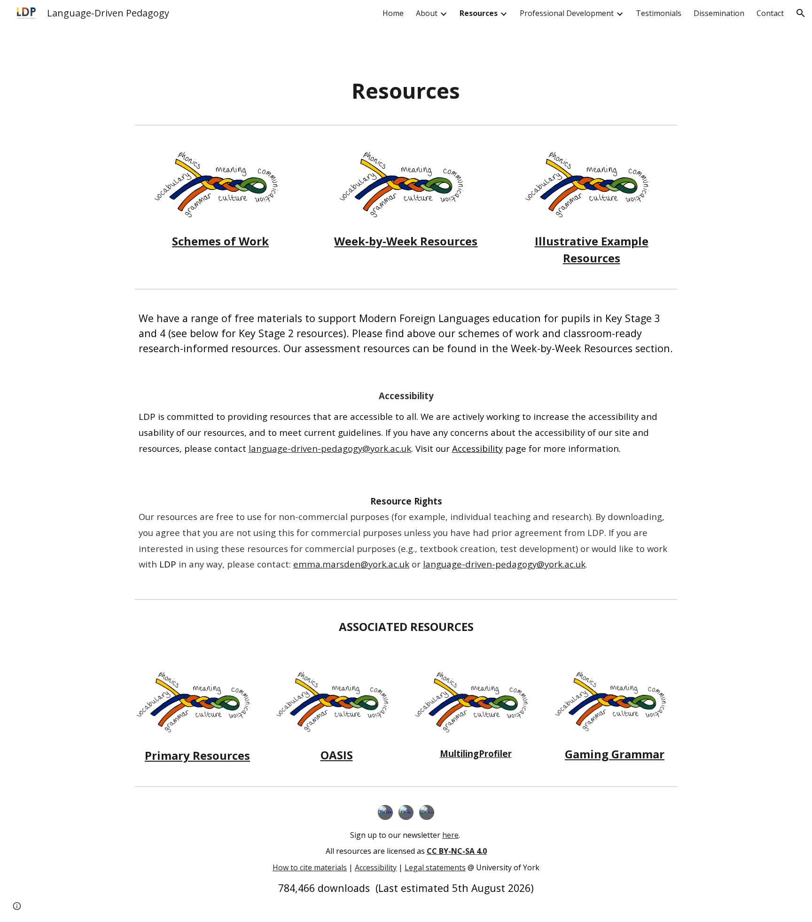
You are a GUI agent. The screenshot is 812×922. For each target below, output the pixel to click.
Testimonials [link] (658, 13)
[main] (406, 91)
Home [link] (393, 13)
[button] (800, 13)
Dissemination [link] (719, 13)
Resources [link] (479, 13)
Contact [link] (770, 13)
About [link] (426, 13)
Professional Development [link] (567, 13)
